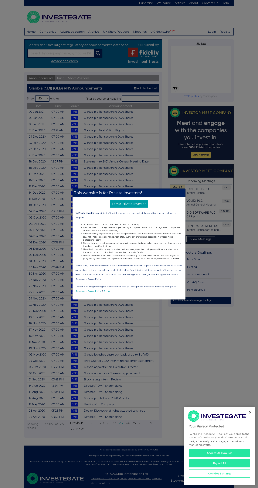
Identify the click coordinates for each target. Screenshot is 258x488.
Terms (107, 291)
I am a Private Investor (129, 204)
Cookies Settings (219, 473)
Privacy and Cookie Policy (88, 291)
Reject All (219, 463)
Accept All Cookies (219, 452)
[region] (219, 446)
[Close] (250, 412)
